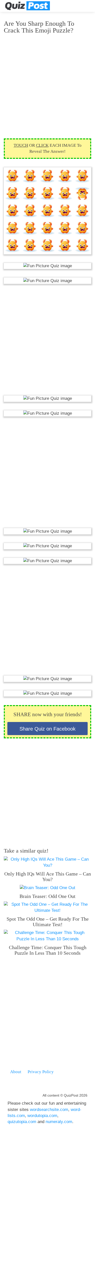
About (15, 1071)
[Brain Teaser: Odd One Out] (47, 887)
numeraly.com (59, 1121)
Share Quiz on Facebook (47, 729)
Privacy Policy (41, 1071)
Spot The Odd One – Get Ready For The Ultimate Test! (48, 921)
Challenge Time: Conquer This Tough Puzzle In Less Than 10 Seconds (47, 950)
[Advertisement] (47, 86)
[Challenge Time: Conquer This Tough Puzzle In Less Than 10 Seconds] (47, 935)
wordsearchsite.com (49, 1109)
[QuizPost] (27, 5)
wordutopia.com (42, 1115)
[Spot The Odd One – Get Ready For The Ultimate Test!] (47, 907)
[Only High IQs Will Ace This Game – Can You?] (47, 862)
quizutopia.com (22, 1121)
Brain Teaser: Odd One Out (47, 896)
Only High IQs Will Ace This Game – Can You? (47, 876)
